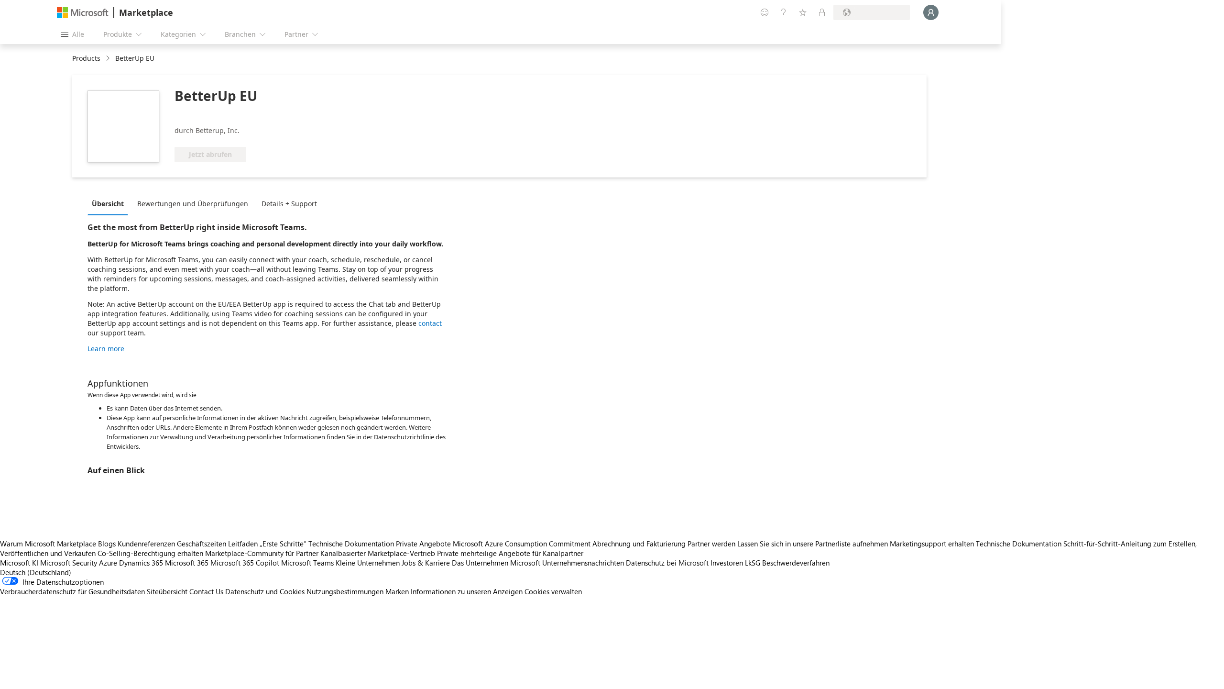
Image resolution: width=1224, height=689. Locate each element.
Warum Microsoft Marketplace (48, 543)
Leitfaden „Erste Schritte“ (267, 543)
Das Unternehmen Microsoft (496, 562)
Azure (108, 562)
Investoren (726, 562)
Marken (397, 591)
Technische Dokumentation (351, 543)
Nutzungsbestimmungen (344, 591)
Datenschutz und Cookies (265, 591)
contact (430, 323)
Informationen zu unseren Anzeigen (467, 591)
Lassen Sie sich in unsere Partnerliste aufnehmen (812, 543)
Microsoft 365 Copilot (244, 562)
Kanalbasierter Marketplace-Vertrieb (377, 553)
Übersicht (108, 203)
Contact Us (206, 591)
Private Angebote (423, 543)
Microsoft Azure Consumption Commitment (522, 543)
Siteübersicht (167, 591)
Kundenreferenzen (146, 543)
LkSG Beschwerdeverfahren (787, 562)
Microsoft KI (19, 562)
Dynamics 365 (141, 562)
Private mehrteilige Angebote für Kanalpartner (510, 553)
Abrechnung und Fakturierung (639, 543)
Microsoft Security (68, 562)
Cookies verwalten (553, 591)
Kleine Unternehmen (368, 562)
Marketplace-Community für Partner (261, 553)
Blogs (107, 543)
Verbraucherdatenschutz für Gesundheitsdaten (72, 591)
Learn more (105, 348)
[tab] (110, 203)
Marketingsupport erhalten (932, 543)
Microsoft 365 (186, 562)
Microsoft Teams (307, 562)
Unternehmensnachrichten (583, 562)
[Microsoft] (83, 12)
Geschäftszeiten (201, 543)
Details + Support (289, 203)
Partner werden (711, 543)
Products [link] (86, 58)
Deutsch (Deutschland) (35, 572)
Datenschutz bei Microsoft (667, 562)
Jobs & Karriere (426, 562)
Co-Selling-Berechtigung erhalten (150, 553)
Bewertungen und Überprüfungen (192, 203)
